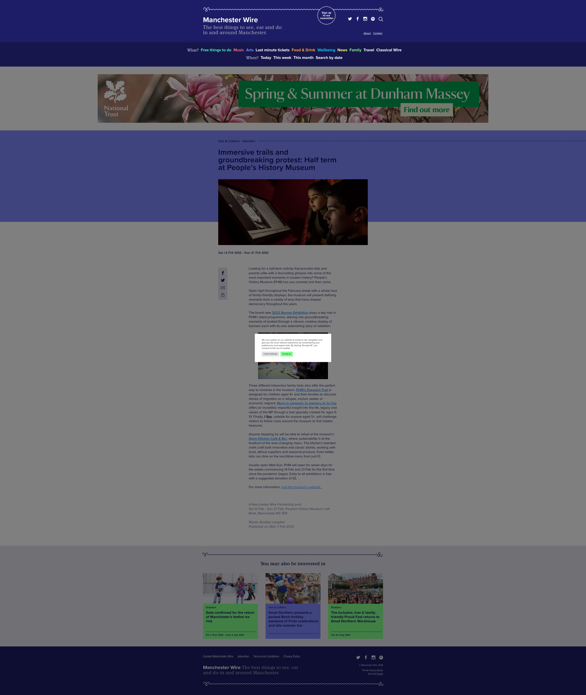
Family (355, 50)
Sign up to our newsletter (326, 15)
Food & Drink (303, 50)
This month (303, 57)
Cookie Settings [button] (270, 354)
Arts (249, 50)
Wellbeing (326, 50)
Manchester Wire (230, 20)
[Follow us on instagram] (365, 19)
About (367, 33)
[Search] (381, 19)
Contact (377, 33)
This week (282, 57)
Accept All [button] (286, 354)
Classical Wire (389, 50)
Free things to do (216, 50)
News (342, 50)
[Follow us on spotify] (373, 19)
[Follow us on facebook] (358, 19)
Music (238, 50)
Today (266, 57)
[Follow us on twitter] (350, 19)
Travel (369, 50)
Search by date (329, 57)
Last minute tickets (272, 50)
